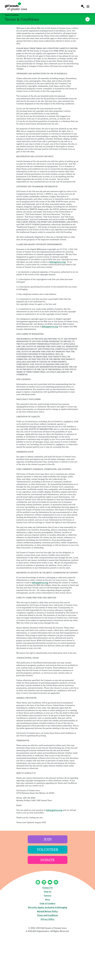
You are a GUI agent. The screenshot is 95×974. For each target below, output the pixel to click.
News (47, 899)
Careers (47, 895)
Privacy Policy (47, 919)
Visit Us (47, 892)
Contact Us (47, 888)
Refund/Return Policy (47, 911)
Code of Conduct (47, 903)
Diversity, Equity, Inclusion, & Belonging (47, 907)
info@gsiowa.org (57, 262)
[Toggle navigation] (88, 6)
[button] (82, 6)
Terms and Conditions (47, 915)
